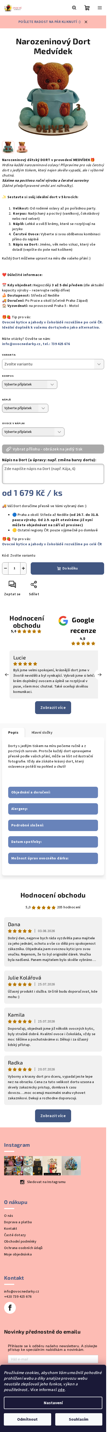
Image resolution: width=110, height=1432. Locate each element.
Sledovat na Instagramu (46, 1182)
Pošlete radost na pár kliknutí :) (49, 21)
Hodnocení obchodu (26, 621)
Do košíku (70, 568)
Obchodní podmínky (20, 1241)
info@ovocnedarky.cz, (22, 344)
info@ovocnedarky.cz (21, 1291)
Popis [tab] (13, 732)
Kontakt (10, 1228)
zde (61, 1390)
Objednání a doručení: (30, 792)
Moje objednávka (18, 1254)
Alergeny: (19, 808)
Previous (7, 674)
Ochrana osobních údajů (23, 1248)
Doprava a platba (18, 1222)
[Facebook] (10, 1308)
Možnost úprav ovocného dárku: (40, 858)
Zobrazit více (53, 707)
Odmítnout (27, 1419)
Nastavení (53, 1403)
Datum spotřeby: (26, 841)
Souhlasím (79, 1419)
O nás (8, 1215)
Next (99, 674)
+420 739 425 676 (17, 1296)
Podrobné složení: (27, 825)
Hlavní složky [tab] (42, 732)
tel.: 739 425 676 (56, 344)
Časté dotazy (15, 1235)
